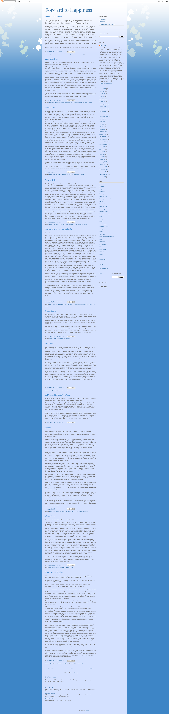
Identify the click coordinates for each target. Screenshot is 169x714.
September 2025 (103, 116)
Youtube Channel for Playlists (107, 24)
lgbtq (64, 663)
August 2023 (102, 177)
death (59, 390)
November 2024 (103, 139)
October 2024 (102, 141)
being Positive (103, 206)
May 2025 (101, 124)
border (50, 224)
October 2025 (102, 114)
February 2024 (103, 161)
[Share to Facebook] (73, 52)
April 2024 (102, 156)
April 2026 (102, 99)
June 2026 (102, 94)
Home (71, 668)
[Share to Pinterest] (74, 52)
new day (101, 251)
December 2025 (103, 109)
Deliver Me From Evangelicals (58, 229)
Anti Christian (51, 59)
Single (82, 174)
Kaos (63, 567)
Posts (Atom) (74, 672)
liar (73, 102)
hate (66, 102)
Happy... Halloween (53, 16)
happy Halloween (72, 54)
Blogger (87, 710)
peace (101, 254)
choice (101, 221)
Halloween (65, 54)
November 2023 (103, 169)
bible (54, 304)
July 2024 (101, 149)
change (51, 338)
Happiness (58, 174)
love (67, 224)
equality (51, 663)
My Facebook (102, 19)
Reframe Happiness (50, 693)
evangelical (77, 304)
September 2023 (103, 174)
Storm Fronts (50, 311)
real (100, 256)
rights (71, 663)
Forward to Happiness (68, 10)
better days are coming (105, 214)
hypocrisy (69, 102)
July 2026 (101, 91)
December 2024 (103, 136)
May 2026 (101, 96)
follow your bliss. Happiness (106, 236)
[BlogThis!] (69, 52)
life (66, 511)
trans (77, 663)
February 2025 (103, 131)
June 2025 (102, 121)
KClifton (103, 45)
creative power (55, 567)
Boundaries (50, 107)
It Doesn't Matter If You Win (57, 395)
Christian (51, 102)
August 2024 (102, 146)
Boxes (48, 428)
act (50, 567)
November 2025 (103, 111)
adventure (101, 191)
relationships (65, 174)
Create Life (50, 516)
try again (101, 264)
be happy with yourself (105, 199)
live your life (102, 244)
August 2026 (102, 89)
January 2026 (102, 106)
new (68, 338)
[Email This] (68, 52)
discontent (102, 234)
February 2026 (103, 104)
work (86, 511)
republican (85, 102)
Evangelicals (83, 304)
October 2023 (102, 172)
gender (57, 511)
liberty (67, 663)
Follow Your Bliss (49, 687)
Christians (57, 102)
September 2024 (103, 144)
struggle (82, 54)
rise (79, 54)
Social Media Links (50, 698)
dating (101, 229)
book (100, 216)
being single (102, 209)
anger (50, 304)
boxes (50, 511)
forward (55, 338)
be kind (101, 201)
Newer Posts (50, 668)
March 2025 (102, 129)
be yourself (102, 204)
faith (54, 224)
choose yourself (103, 224)
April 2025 (102, 126)
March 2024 (102, 159)
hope (65, 338)
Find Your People (50, 677)
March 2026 (102, 101)
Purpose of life (69, 567)
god (88, 304)
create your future (103, 226)
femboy (56, 663)
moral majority (78, 102)
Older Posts (92, 668)
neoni (67, 390)
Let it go (101, 186)
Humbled (49, 343)
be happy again (103, 196)
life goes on (102, 241)
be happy (101, 194)
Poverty (71, 224)
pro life (75, 224)
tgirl (74, 663)
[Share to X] (71, 52)
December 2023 (103, 167)
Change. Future (53, 390)
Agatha (51, 54)
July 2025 (101, 119)
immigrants (59, 224)
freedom (60, 663)
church (62, 102)
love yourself (102, 249)
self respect (77, 174)
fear (54, 511)
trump (90, 102)
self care (71, 174)
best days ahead (103, 211)
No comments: (61, 51)
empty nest (52, 174)
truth (86, 54)
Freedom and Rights (54, 572)
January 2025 (102, 134)
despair (101, 231)
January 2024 (102, 164)
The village (82, 511)
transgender (82, 663)
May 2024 (101, 154)
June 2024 (102, 151)
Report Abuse (103, 268)
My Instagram (103, 21)
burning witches (60, 304)
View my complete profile (105, 83)
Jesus (63, 224)
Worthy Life (50, 180)
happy (101, 239)
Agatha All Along (58, 54)
